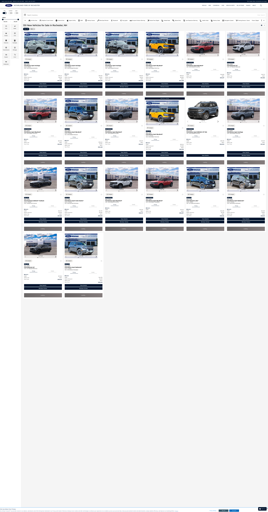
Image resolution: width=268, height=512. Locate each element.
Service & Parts (230, 5)
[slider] (2, 19)
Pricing (33, 70)
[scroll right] (263, 20)
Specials (204, 5)
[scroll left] (25, 20)
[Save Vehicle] (61, 59)
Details (52, 70)
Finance (248, 5)
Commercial (216, 5)
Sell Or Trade (240, 6)
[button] (261, 5)
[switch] (5, 12)
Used (223, 5)
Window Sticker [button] (43, 86)
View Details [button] (43, 83)
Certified (10, 10)
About (254, 5)
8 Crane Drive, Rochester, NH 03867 (257, 1)
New (210, 5)
